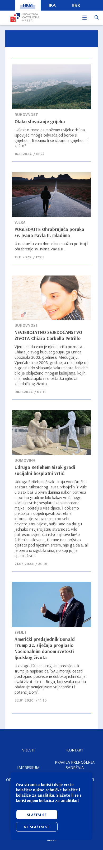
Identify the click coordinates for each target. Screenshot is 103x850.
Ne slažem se (36, 826)
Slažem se (37, 814)
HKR (76, 5)
